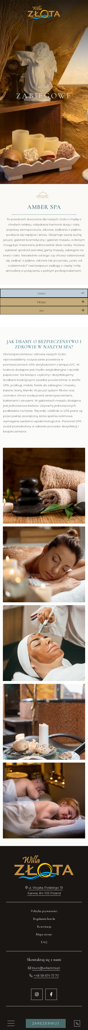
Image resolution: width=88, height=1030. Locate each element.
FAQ (44, 942)
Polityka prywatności (44, 911)
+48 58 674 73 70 (46, 975)
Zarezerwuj (45, 1023)
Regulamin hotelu (44, 919)
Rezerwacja (44, 926)
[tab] (44, 293)
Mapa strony (44, 934)
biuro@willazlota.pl (46, 968)
